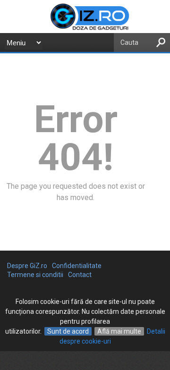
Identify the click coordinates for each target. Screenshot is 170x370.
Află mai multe (119, 331)
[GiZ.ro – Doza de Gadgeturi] (85, 29)
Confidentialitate (77, 265)
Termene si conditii (35, 274)
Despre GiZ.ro (27, 265)
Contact (80, 274)
